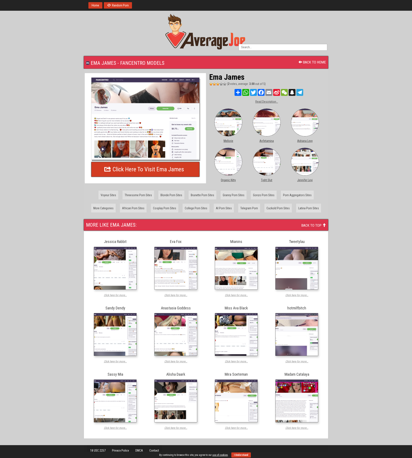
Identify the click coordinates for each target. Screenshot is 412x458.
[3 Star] (218, 84)
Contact (154, 450)
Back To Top (311, 225)
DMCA (139, 450)
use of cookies (220, 454)
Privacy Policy (120, 450)
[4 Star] (221, 84)
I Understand (241, 454)
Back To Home (314, 62)
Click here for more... (115, 295)
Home (95, 5)
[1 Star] (211, 84)
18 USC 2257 (98, 450)
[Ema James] (145, 118)
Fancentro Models (142, 63)
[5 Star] (224, 84)
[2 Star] (214, 84)
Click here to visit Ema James (147, 169)
